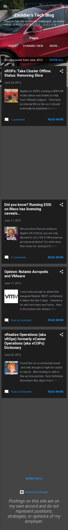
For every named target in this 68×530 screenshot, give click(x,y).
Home (13, 46)
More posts (34, 478)
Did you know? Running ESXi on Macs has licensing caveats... (27, 208)
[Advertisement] (34, 163)
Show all (56, 60)
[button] (61, 71)
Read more (56, 119)
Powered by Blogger (36, 492)
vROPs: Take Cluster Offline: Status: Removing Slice (27, 73)
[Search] (63, 7)
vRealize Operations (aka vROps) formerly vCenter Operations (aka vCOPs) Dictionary (25, 341)
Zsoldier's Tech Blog (34, 15)
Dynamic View (33, 46)
